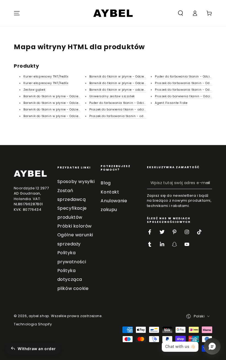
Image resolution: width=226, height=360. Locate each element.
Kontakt (110, 192)
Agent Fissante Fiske (171, 103)
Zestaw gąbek (34, 90)
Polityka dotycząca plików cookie (73, 279)
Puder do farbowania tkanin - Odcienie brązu (125, 103)
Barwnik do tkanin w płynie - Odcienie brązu (124, 76)
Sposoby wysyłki (76, 181)
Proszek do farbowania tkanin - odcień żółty (123, 116)
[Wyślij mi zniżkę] (209, 183)
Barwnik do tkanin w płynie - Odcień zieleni (57, 103)
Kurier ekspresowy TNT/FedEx (45, 76)
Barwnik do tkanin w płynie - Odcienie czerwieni (61, 109)
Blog (106, 183)
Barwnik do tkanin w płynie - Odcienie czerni (58, 116)
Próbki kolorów (74, 226)
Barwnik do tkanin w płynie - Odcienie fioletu (58, 96)
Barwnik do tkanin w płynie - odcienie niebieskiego (129, 90)
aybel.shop (39, 316)
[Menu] (17, 13)
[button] (180, 13)
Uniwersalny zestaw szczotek (112, 96)
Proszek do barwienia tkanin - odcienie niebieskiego (130, 109)
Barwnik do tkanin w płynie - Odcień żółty (122, 83)
